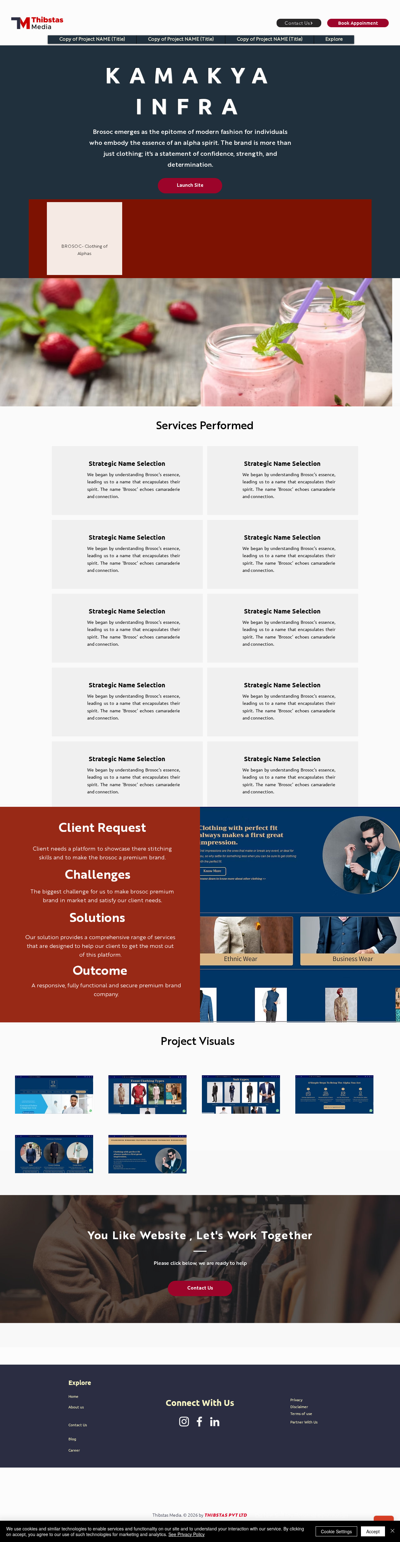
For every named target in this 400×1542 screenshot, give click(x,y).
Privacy (296, 1399)
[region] (84, 238)
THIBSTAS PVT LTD (225, 1515)
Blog (72, 1438)
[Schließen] (392, 1531)
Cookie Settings (336, 1531)
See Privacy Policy (186, 1534)
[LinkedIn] (214, 1421)
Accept (373, 1531)
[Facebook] (199, 1421)
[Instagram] (184, 1421)
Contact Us (77, 1424)
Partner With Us (304, 1421)
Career (74, 1450)
